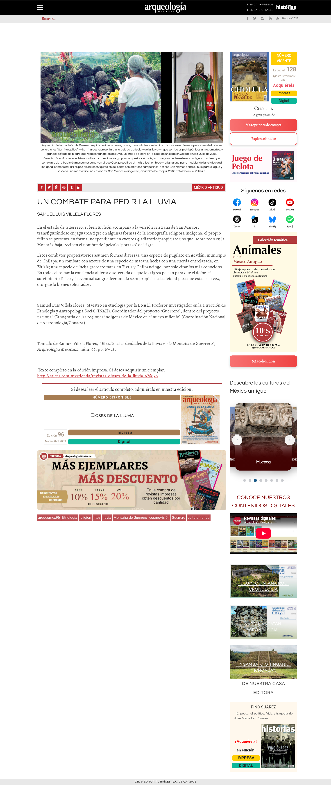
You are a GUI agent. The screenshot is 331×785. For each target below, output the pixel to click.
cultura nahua (199, 517)
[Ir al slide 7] (277, 480)
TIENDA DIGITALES (260, 10)
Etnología (69, 517)
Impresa (124, 432)
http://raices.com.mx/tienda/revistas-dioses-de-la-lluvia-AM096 (97, 376)
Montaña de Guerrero (130, 517)
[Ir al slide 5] (266, 480)
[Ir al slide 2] (250, 480)
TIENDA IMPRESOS (260, 5)
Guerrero (178, 517)
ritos (96, 517)
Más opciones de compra (263, 125)
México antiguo (208, 187)
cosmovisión (159, 517)
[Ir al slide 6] (271, 480)
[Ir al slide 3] (255, 480)
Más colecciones (263, 361)
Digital (124, 441)
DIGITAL (246, 765)
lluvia (107, 517)
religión (85, 517)
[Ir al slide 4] (260, 480)
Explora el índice (263, 138)
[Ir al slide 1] (244, 480)
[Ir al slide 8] (282, 480)
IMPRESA (246, 758)
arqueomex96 (49, 517)
